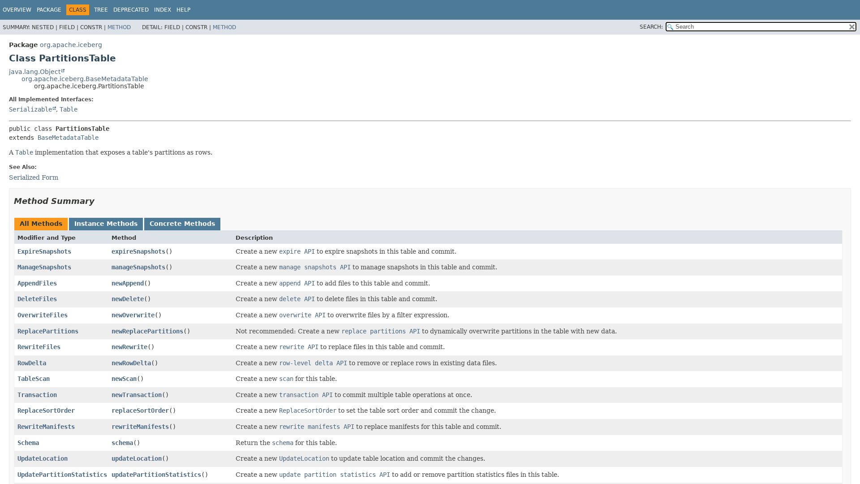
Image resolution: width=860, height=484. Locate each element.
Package (49, 10)
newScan (124, 378)
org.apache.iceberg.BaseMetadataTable (85, 78)
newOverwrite (133, 315)
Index (162, 10)
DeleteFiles (37, 298)
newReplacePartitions (147, 331)
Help (183, 10)
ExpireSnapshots (44, 251)
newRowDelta (131, 363)
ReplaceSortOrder (46, 410)
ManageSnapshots (44, 267)
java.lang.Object (34, 71)
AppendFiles (37, 283)
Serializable (30, 109)
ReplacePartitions (47, 331)
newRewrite (129, 346)
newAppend (128, 283)
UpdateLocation (42, 458)
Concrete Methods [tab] (182, 223)
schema (122, 442)
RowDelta (31, 363)
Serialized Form (33, 177)
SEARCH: (651, 27)
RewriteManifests (46, 426)
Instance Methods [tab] (106, 223)
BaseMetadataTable (68, 137)
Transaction (37, 394)
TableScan (33, 378)
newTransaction (137, 394)
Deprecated (131, 10)
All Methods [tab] (41, 223)
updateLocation (137, 458)
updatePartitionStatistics (156, 474)
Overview (17, 10)
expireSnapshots (138, 251)
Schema (28, 442)
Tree (101, 10)
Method (119, 27)
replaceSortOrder (140, 410)
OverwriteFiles (42, 315)
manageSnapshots (138, 267)
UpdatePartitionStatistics (62, 474)
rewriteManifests (140, 426)
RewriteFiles (38, 346)
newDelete (128, 298)
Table (68, 109)
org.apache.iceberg (71, 44)
